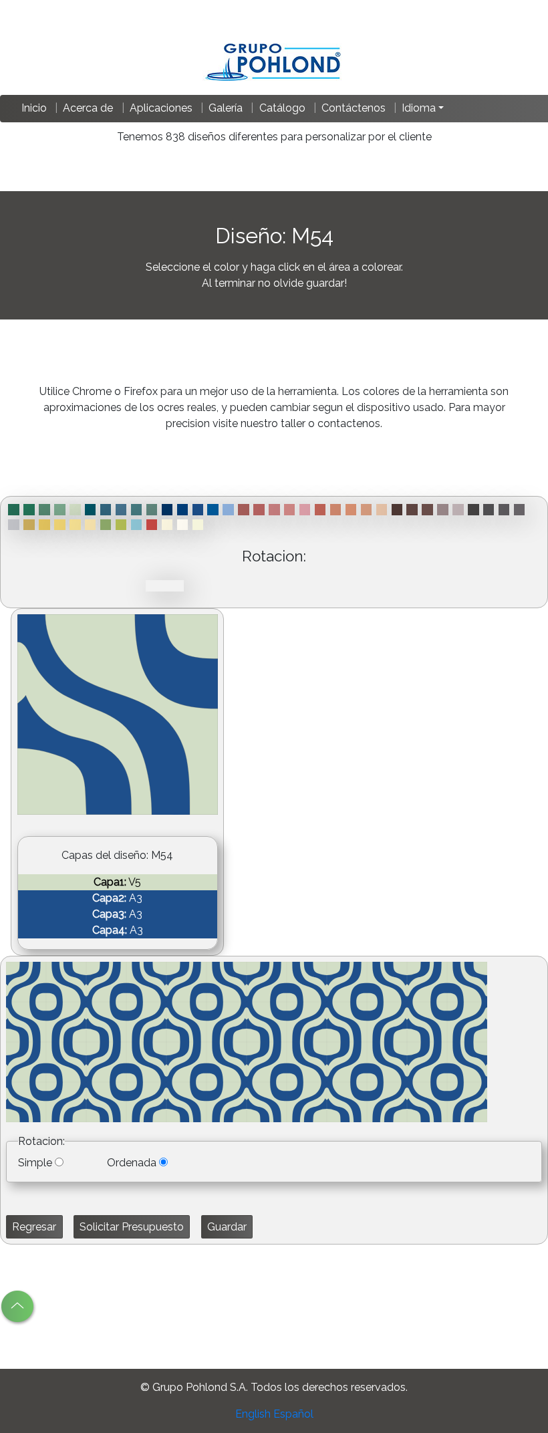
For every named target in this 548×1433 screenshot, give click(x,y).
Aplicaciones (161, 108)
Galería (226, 108)
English (253, 1414)
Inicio (34, 108)
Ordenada (131, 1162)
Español (293, 1414)
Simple (35, 1162)
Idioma (419, 108)
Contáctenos (353, 108)
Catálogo (282, 108)
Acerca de (88, 108)
